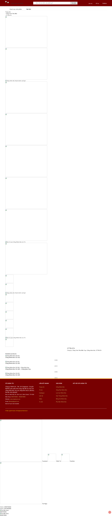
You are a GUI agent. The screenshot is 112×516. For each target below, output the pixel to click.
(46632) (56, 377)
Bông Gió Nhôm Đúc (61, 398)
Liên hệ (41, 396)
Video (40, 398)
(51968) (56, 360)
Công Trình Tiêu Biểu (11, 13)
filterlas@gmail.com (14, 401)
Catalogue (41, 393)
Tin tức (28, 9)
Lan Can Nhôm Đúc (61, 393)
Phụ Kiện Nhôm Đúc (61, 401)
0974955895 (8, 508)
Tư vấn (41, 401)
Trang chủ (8, 12)
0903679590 (22, 396)
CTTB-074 (98, 350)
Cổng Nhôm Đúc (60, 387)
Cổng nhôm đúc (91, 350)
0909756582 (14, 396)
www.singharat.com (15, 399)
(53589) (56, 371)
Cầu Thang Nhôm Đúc (62, 396)
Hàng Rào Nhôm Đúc (61, 390)
